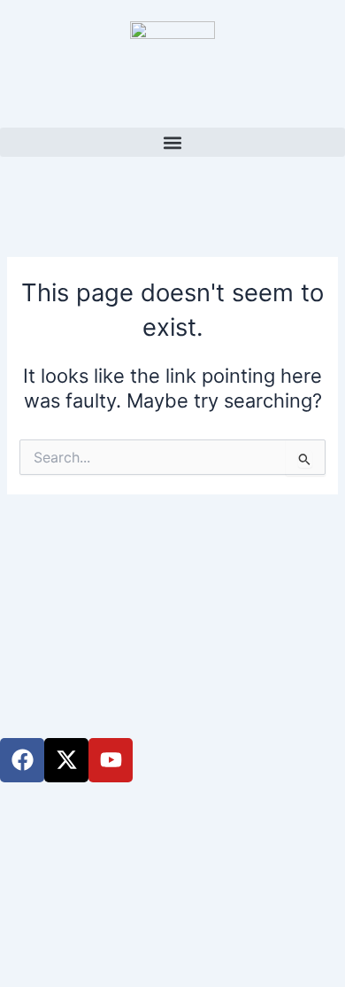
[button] (172, 142)
